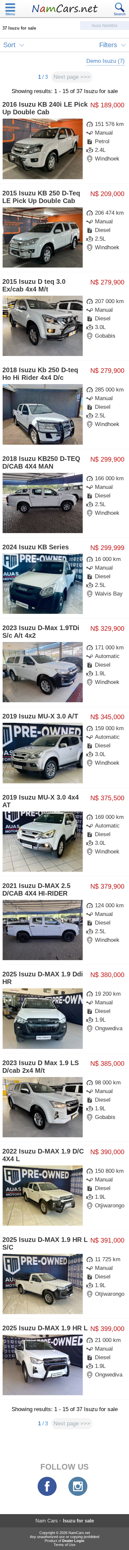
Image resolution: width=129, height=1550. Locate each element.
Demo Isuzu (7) (105, 61)
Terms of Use (64, 1545)
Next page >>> (72, 77)
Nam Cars (46, 1520)
